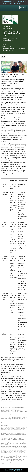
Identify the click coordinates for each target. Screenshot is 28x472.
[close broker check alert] (25, 1)
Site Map (2, 465)
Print (3, 57)
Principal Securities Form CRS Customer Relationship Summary (13, 407)
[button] (22, 7)
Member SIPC (9, 451)
